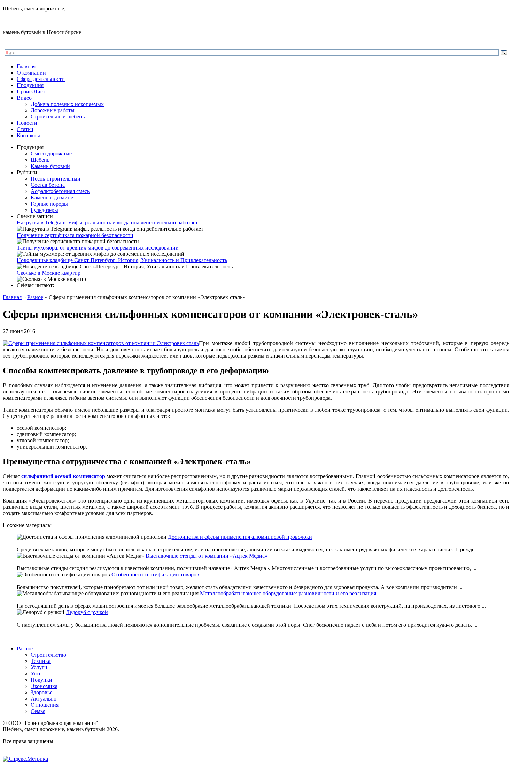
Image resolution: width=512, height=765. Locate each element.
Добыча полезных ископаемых (67, 104)
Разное (35, 297)
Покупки (41, 680)
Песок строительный (55, 179)
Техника (41, 661)
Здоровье (41, 692)
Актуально (43, 699)
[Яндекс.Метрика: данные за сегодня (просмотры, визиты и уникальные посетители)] (25, 759)
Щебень (40, 160)
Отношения (45, 705)
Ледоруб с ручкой (87, 612)
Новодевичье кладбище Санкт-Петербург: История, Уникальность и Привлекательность (122, 260)
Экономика (44, 686)
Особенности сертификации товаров (155, 574)
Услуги (39, 667)
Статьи (25, 129)
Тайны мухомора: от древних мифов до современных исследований (98, 248)
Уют (36, 673)
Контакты (28, 135)
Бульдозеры (44, 210)
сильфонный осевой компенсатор (63, 476)
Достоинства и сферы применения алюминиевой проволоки (240, 537)
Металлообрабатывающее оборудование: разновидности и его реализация (288, 593)
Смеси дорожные (51, 153)
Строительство (48, 655)
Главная (26, 66)
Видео (24, 98)
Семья (38, 711)
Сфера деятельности (41, 79)
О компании (31, 73)
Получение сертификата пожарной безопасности (75, 235)
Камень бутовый (50, 166)
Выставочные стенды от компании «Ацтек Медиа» (206, 556)
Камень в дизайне (52, 197)
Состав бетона (48, 185)
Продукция (30, 85)
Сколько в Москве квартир (48, 273)
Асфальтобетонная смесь (60, 191)
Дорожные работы (53, 110)
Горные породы (49, 204)
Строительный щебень (58, 117)
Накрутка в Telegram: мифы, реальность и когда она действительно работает (107, 222)
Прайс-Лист (31, 91)
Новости (27, 123)
